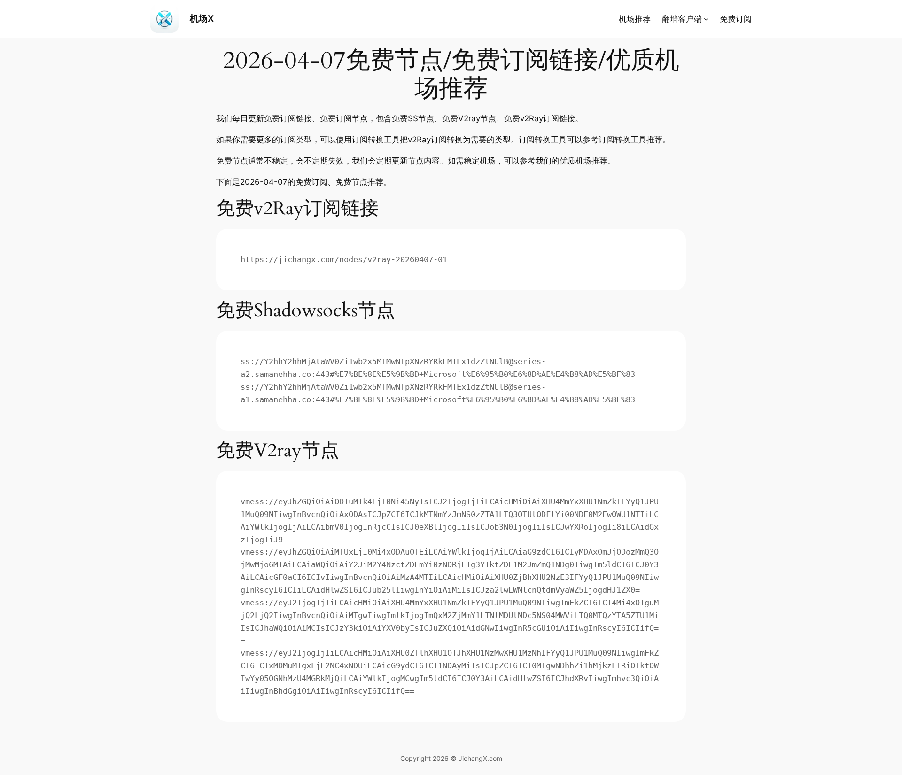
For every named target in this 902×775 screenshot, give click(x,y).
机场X (202, 18)
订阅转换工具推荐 (630, 139)
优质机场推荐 (583, 160)
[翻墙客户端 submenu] (706, 18)
